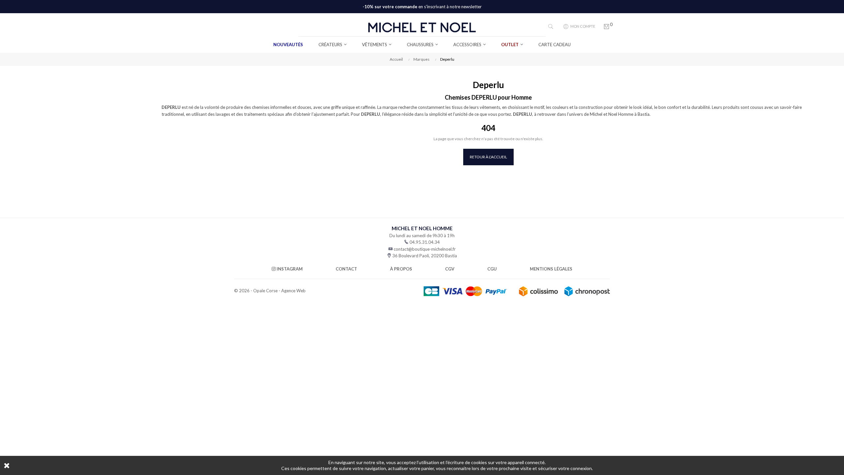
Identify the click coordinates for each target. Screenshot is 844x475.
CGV (449, 268)
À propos (401, 268)
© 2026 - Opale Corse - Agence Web (270, 290)
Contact (346, 268)
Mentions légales (551, 268)
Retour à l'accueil (488, 156)
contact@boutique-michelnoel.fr (425, 249)
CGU (492, 268)
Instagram (289, 268)
